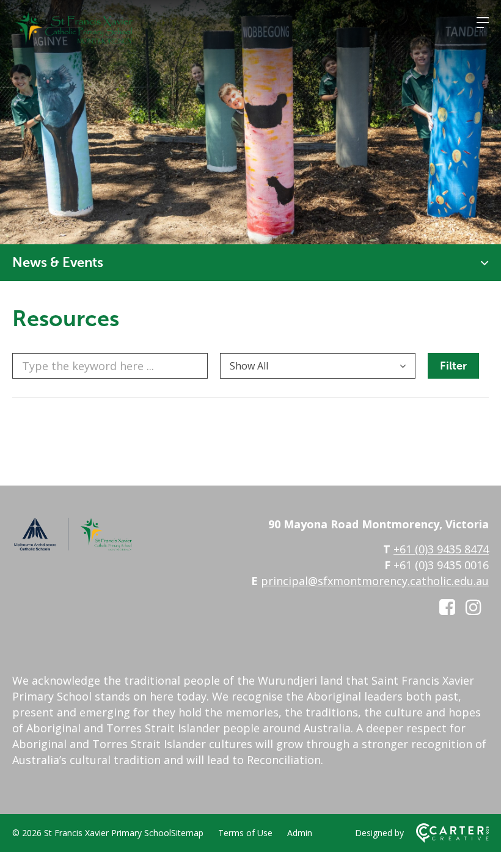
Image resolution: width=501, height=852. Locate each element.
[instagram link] (473, 606)
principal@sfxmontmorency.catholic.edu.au (375, 580)
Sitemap (187, 833)
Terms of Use (245, 833)
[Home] (73, 548)
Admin (299, 833)
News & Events (57, 262)
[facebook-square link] (447, 606)
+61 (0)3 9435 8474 (441, 549)
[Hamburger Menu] (483, 22)
